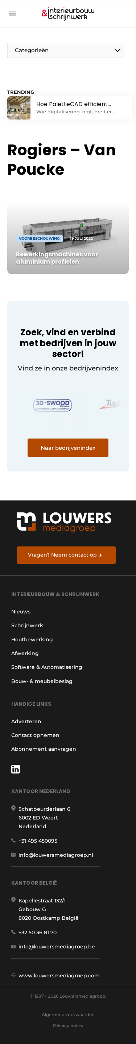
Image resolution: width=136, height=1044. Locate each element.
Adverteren (26, 721)
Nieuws (20, 611)
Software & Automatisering (46, 667)
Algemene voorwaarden (68, 1014)
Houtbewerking (32, 639)
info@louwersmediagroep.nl (55, 855)
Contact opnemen (35, 735)
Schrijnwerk (27, 625)
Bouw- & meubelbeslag (42, 681)
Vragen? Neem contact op (62, 555)
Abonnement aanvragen (43, 749)
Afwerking (25, 653)
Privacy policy (68, 1025)
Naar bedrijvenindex (68, 447)
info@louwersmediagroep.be (56, 946)
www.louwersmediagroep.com (59, 975)
